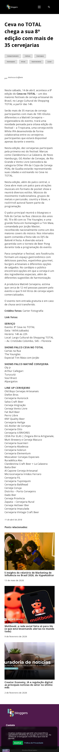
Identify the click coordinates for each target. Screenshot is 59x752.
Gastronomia (36, 62)
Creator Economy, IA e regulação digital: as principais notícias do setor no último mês (29, 685)
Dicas (23, 62)
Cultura (27, 56)
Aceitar (18, 743)
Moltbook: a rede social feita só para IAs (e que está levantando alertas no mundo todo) (29, 628)
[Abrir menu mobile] (39, 7)
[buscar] (49, 7)
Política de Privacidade (33, 743)
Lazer (49, 62)
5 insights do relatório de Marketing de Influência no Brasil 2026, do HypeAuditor (29, 574)
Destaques (11, 62)
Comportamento (13, 56)
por (4, 749)
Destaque (40, 56)
